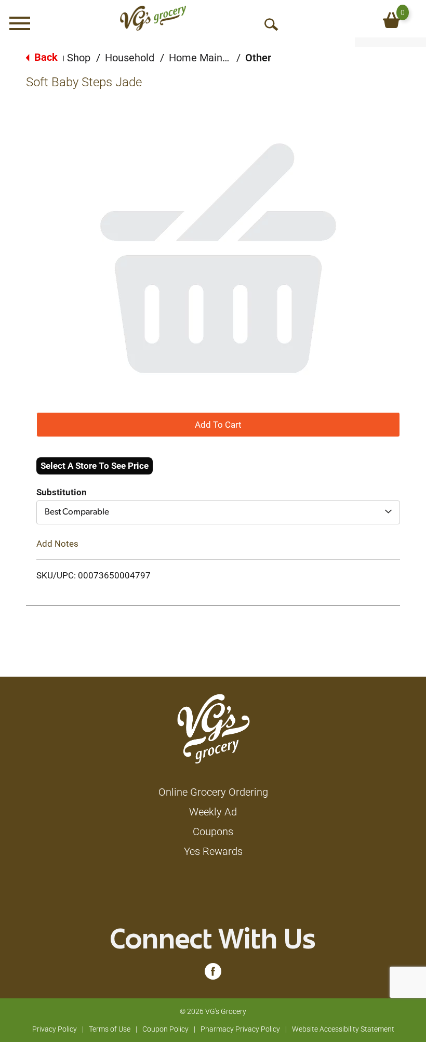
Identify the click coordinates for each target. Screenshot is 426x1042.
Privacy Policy (54, 1029)
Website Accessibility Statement (343, 1029)
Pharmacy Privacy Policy (240, 1029)
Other (258, 57)
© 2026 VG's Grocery (213, 1011)
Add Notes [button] (57, 543)
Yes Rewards (213, 851)
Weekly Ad (213, 812)
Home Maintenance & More (232, 57)
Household (129, 57)
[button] (218, 424)
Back (45, 57)
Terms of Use (109, 1029)
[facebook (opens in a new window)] (213, 974)
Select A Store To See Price (95, 465)
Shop (78, 57)
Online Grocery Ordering (213, 792)
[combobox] (218, 512)
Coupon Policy (165, 1029)
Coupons (213, 831)
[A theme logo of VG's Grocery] (153, 18)
